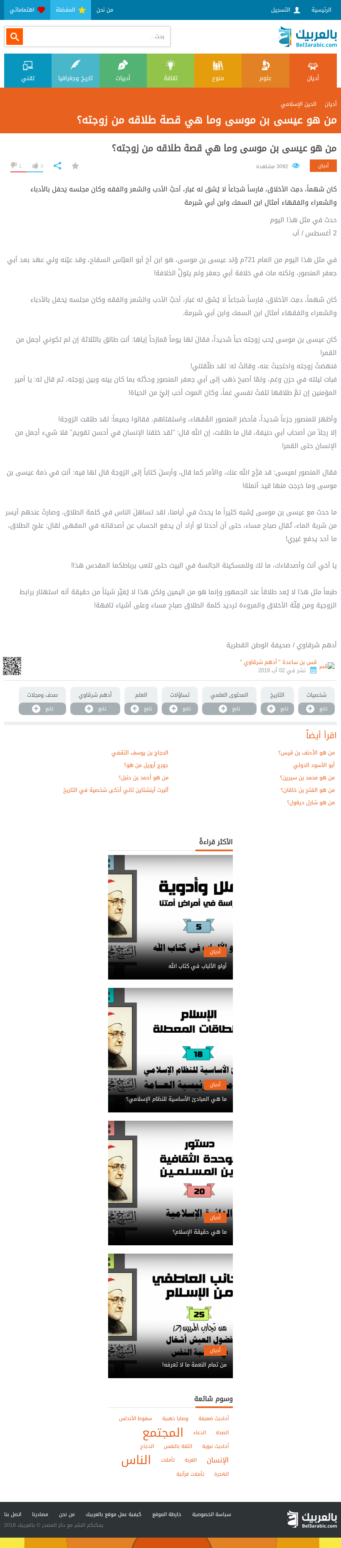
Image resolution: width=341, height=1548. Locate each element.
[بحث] (14, 36)
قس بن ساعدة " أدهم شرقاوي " (278, 662)
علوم (265, 78)
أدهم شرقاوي (95, 695)
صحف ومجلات (42, 695)
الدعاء (199, 1432)
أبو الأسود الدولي (314, 765)
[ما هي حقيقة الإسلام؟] (170, 1224)
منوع (218, 78)
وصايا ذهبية (175, 1418)
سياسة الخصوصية (211, 1514)
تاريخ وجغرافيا (75, 78)
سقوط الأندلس (135, 1418)
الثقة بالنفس (178, 1446)
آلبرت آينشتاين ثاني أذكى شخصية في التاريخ (115, 790)
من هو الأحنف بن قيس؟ (306, 752)
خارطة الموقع (166, 1514)
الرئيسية (321, 10)
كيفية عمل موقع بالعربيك (113, 1514)
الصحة (222, 1432)
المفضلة (66, 10)
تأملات (168, 1460)
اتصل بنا (12, 1514)
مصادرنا (40, 1514)
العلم (141, 695)
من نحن (104, 10)
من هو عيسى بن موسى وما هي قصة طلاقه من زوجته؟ (224, 148)
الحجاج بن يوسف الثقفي (139, 752)
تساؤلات (180, 695)
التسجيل (281, 10)
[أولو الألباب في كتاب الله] (170, 959)
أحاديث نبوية (215, 1446)
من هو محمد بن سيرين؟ (307, 777)
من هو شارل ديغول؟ (311, 802)
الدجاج (147, 1446)
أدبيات (123, 78)
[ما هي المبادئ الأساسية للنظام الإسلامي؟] (170, 1091)
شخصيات (316, 695)
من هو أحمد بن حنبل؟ (143, 777)
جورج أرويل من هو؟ (146, 765)
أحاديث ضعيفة (213, 1418)
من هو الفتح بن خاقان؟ (308, 790)
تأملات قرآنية (190, 1474)
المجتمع (162, 1432)
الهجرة (221, 1474)
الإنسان (218, 1460)
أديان (313, 78)
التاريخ (277, 695)
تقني (28, 78)
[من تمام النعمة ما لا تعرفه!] (170, 1357)
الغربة (191, 1460)
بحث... (157, 36)
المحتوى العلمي (229, 695)
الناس (136, 1460)
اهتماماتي (23, 10)
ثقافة (171, 78)
